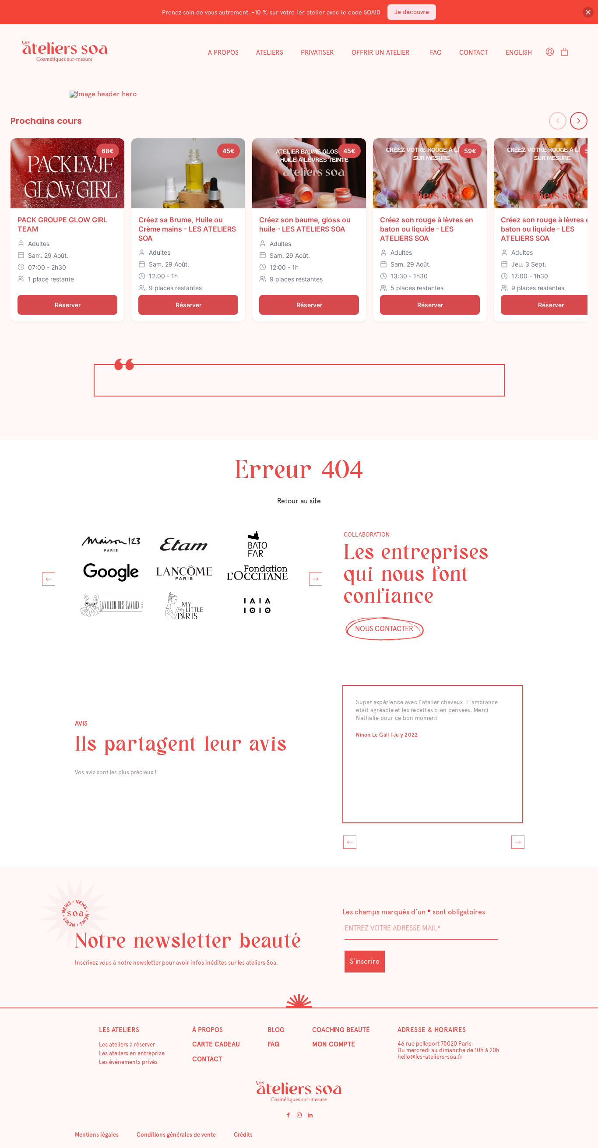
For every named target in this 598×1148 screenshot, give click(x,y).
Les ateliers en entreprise (132, 1053)
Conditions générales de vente (176, 1134)
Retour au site (299, 501)
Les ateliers (119, 1030)
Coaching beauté (341, 1030)
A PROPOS (223, 52)
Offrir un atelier (381, 52)
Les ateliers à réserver (127, 1044)
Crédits (243, 1134)
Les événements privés (128, 1062)
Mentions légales (97, 1134)
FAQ (436, 52)
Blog (276, 1030)
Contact (473, 52)
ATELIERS (269, 52)
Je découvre (411, 11)
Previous (46, 576)
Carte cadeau (216, 1044)
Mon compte (333, 1044)
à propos (207, 1030)
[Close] (588, 12)
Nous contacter (384, 629)
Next (313, 576)
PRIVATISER (317, 52)
